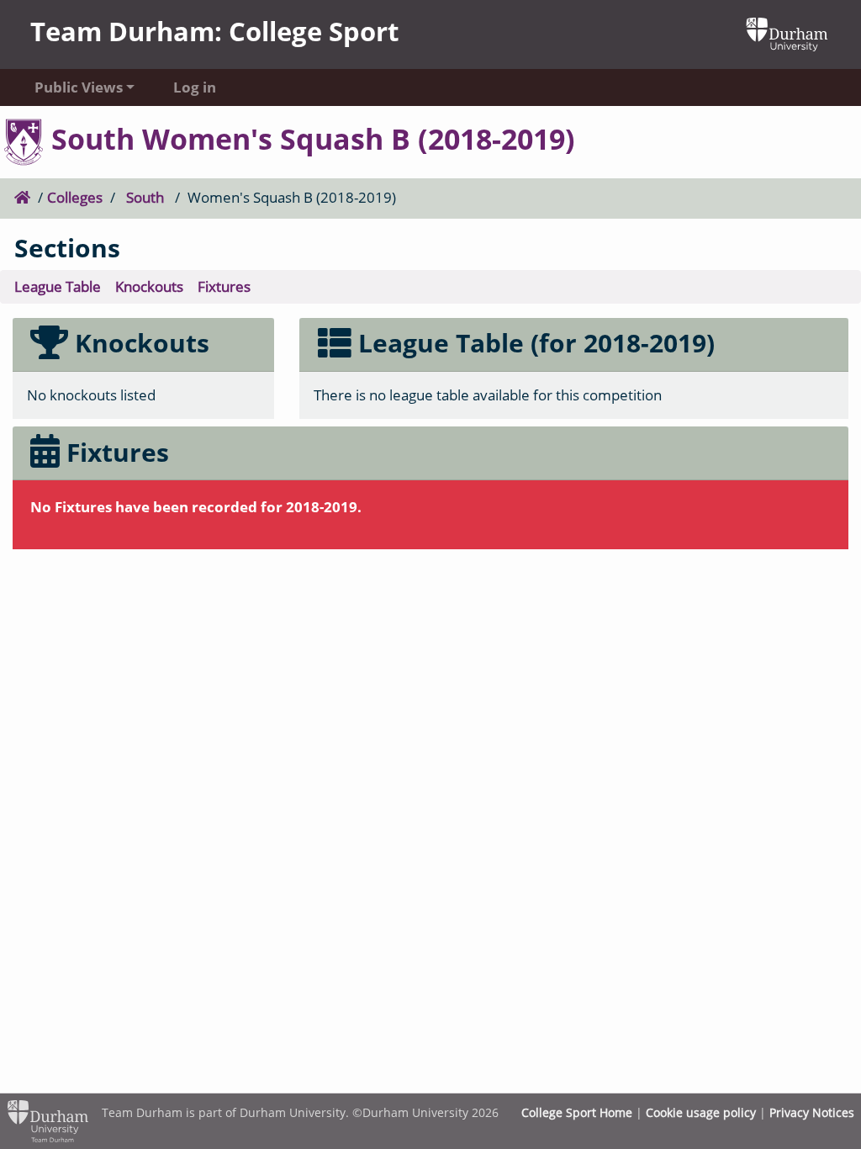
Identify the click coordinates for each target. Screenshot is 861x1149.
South (145, 197)
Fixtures (224, 286)
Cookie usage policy (701, 1112)
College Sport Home (576, 1112)
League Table (57, 286)
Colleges (75, 197)
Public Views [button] (78, 87)
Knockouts (149, 286)
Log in (194, 87)
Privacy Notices (811, 1112)
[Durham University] (787, 32)
